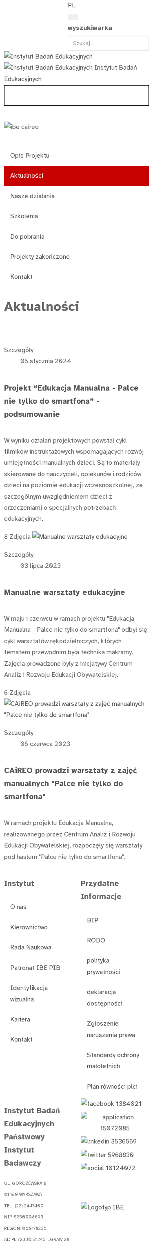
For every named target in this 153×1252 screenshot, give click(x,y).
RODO (96, 940)
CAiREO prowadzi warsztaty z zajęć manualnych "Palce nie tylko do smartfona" (70, 783)
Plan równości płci (112, 1087)
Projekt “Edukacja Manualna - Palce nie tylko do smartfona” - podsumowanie (71, 401)
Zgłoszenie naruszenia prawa (111, 1029)
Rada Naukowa (30, 947)
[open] (8, 7)
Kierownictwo (29, 927)
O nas (18, 907)
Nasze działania (32, 196)
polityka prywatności (103, 966)
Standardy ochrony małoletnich (113, 1060)
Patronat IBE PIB (35, 968)
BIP (92, 920)
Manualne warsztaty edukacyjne (64, 592)
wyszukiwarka (90, 28)
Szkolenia (24, 216)
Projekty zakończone (40, 257)
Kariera (20, 1019)
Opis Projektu (29, 155)
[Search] (73, 17)
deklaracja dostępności (104, 997)
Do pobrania (27, 237)
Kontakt (21, 277)
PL (71, 5)
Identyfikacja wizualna (29, 993)
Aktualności (26, 176)
